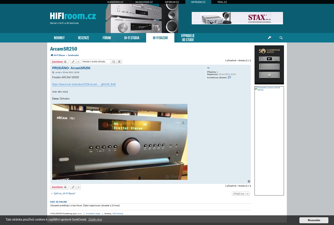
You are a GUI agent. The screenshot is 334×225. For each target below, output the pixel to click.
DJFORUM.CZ (172, 2)
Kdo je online (58, 202)
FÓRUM (107, 37)
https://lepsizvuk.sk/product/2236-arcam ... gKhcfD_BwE (84, 84)
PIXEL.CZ (222, 2)
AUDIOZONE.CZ (115, 2)
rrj (208, 68)
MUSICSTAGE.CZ (144, 2)
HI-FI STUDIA (131, 37)
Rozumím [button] (314, 220)
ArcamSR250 (63, 49)
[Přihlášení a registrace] (269, 38)
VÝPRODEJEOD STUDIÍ (188, 37)
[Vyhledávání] (281, 38)
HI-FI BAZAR (160, 37)
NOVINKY (59, 37)
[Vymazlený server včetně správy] (269, 89)
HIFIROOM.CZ (198, 2)
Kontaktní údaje (93, 213)
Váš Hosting (117, 213)
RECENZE (83, 37)
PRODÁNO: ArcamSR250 (71, 68)
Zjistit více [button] (95, 219)
